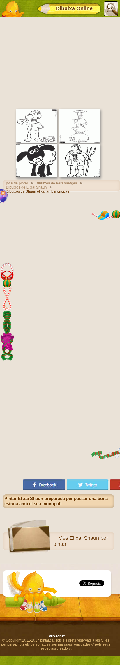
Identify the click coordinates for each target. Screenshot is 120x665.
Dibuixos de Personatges (56, 183)
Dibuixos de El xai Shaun (26, 187)
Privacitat (57, 636)
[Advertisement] (60, 62)
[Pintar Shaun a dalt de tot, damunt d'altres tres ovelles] (79, 142)
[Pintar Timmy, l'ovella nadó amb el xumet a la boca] (36, 176)
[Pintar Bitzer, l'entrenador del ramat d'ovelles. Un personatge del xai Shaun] (36, 142)
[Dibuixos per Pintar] (12, 8)
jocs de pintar (17, 183)
